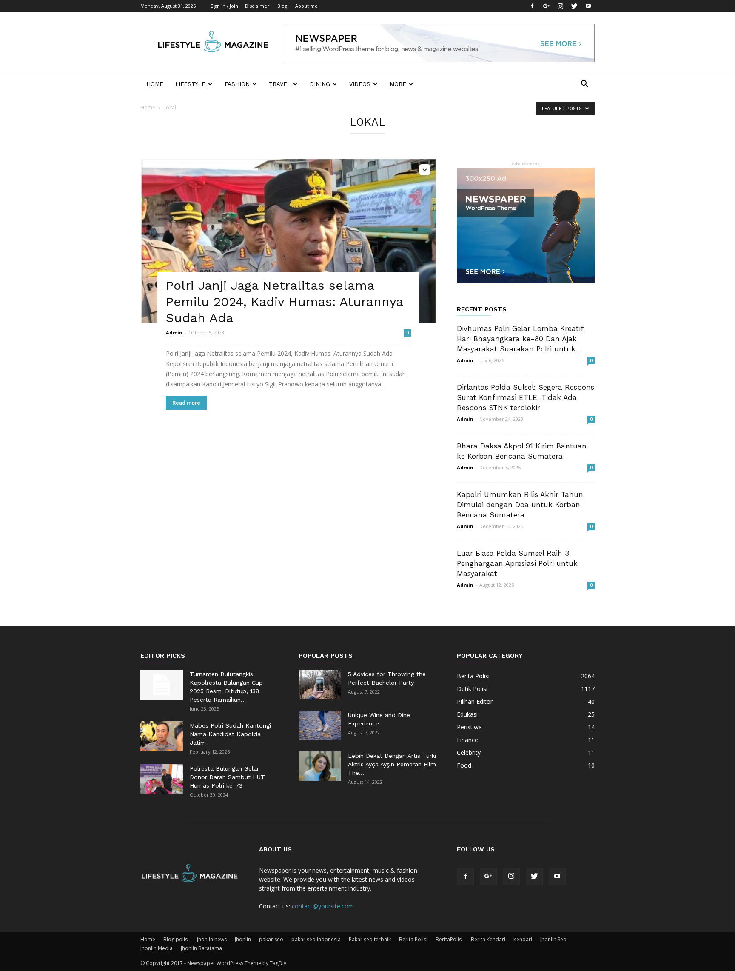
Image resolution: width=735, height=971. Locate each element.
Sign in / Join (224, 6)
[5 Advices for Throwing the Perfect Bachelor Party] (320, 684)
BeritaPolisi (449, 939)
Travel (280, 84)
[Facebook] (532, 6)
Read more (186, 403)
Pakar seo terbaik (370, 939)
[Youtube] (588, 6)
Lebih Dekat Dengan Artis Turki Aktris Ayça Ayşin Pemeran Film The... (392, 764)
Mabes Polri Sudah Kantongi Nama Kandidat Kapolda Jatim (230, 734)
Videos (359, 84)
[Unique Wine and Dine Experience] (320, 725)
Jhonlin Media (156, 948)
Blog (282, 6)
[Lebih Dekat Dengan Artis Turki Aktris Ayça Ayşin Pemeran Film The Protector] (320, 766)
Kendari (522, 939)
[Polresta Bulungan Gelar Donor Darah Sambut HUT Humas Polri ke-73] (161, 779)
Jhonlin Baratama (201, 948)
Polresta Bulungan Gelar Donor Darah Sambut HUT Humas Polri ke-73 (227, 777)
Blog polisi (176, 939)
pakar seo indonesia (316, 939)
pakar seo (271, 939)
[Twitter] (574, 6)
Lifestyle (190, 84)
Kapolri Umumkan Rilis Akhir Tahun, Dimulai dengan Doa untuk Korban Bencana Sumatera (521, 504)
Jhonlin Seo (553, 939)
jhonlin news (212, 939)
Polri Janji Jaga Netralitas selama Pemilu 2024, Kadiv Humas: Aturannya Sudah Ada (284, 301)
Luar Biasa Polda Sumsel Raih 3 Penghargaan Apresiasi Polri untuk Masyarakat (517, 563)
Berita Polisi (413, 939)
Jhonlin (243, 939)
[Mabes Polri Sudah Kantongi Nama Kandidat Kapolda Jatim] (161, 736)
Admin (174, 332)
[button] (584, 85)
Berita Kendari (488, 939)
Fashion (237, 84)
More (398, 84)
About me (306, 6)
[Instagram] (560, 6)
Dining (320, 84)
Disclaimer (257, 6)
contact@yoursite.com (323, 906)
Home (154, 84)
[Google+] (546, 6)
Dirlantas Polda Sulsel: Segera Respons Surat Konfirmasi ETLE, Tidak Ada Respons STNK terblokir (525, 397)
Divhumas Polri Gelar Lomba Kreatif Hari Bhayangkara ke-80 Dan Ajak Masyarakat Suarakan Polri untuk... (520, 338)
